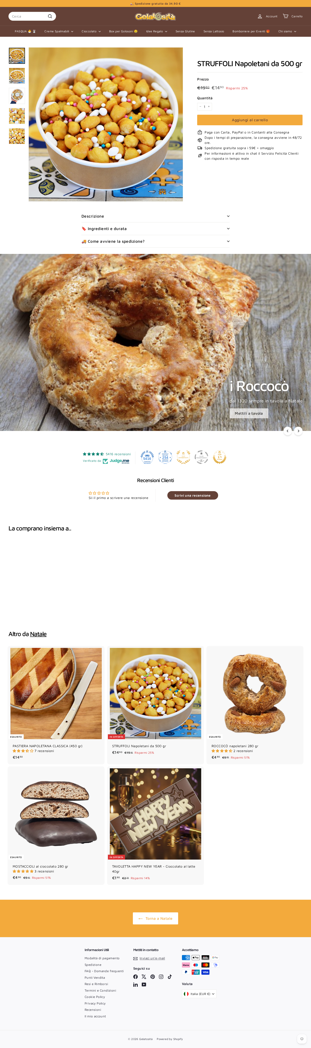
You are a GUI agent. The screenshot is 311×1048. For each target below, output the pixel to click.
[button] (23, 751)
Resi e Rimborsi (96, 984)
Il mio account (95, 1016)
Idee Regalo (155, 31)
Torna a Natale (159, 918)
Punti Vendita (95, 977)
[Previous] (287, 431)
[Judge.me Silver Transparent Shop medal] (201, 457)
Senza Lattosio (214, 31)
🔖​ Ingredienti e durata (104, 228)
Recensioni (93, 1009)
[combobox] (32, 16)
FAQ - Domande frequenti (104, 971)
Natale (38, 633)
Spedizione (93, 964)
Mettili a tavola (249, 413)
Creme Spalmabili (57, 31)
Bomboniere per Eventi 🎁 (251, 31)
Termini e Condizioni (100, 990)
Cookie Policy (95, 997)
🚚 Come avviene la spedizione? (113, 241)
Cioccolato (89, 31)
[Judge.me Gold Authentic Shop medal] (183, 457)
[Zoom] (106, 124)
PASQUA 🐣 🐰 (25, 31)
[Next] (298, 431)
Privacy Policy (95, 1003)
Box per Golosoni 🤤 (123, 31)
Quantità (205, 98)
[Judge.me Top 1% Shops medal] (219, 457)
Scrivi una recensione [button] (193, 495)
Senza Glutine (185, 31)
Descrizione (92, 216)
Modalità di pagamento (102, 958)
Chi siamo (285, 31)
